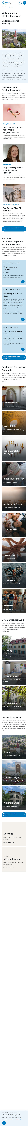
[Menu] (24, 3)
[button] (23, 281)
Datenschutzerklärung (15, 1119)
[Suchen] (20, 3)
